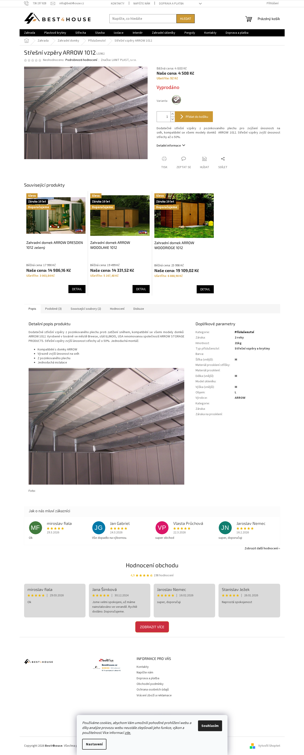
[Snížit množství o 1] (172, 119)
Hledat (185, 18)
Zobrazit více (152, 627)
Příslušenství (244, 332)
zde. (128, 732)
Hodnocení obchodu (152, 564)
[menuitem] (30, 32)
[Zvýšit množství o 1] (172, 114)
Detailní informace (169, 145)
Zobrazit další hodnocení (261, 548)
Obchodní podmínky (150, 684)
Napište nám (141, 4)
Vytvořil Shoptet (269, 746)
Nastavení (94, 744)
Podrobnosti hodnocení (81, 60)
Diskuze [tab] (138, 309)
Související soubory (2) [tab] (86, 309)
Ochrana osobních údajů (153, 689)
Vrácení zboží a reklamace (154, 695)
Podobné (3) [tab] (53, 309)
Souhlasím (210, 725)
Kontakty (117, 4)
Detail (77, 289)
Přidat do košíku (197, 116)
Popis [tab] (32, 309)
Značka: (119, 60)
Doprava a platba (171, 4)
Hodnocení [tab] (117, 309)
